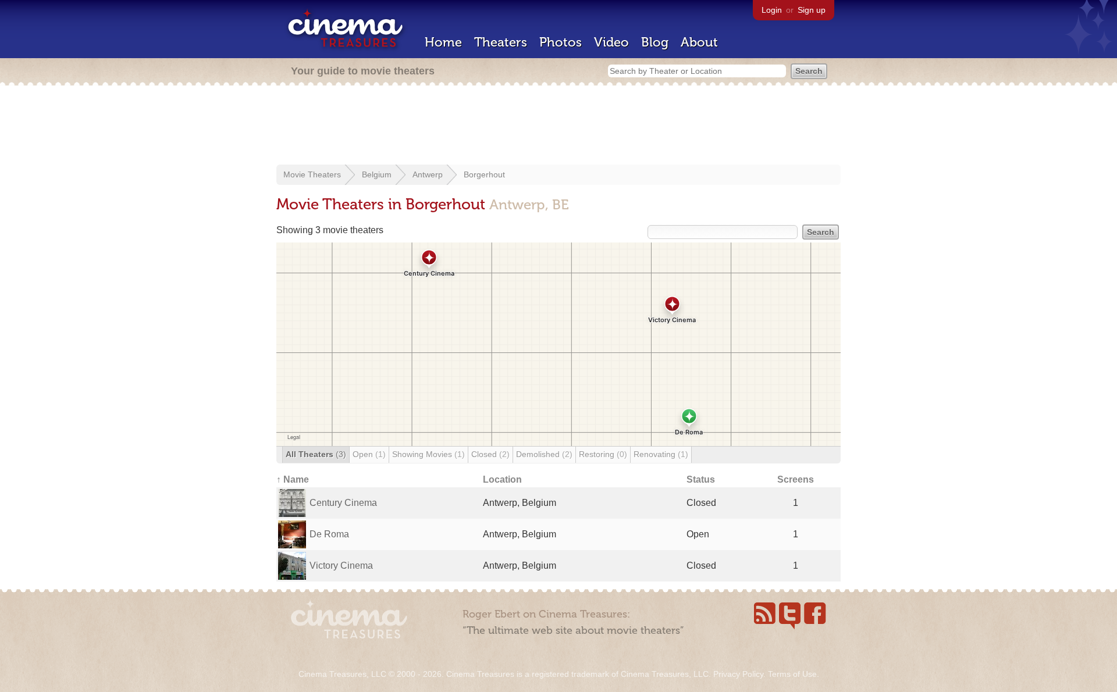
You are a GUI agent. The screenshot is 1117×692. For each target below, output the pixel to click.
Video (611, 42)
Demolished (544, 454)
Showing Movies (428, 454)
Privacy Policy (738, 674)
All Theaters (316, 454)
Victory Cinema (341, 565)
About (699, 42)
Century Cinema (343, 503)
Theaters (500, 42)
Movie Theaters (312, 174)
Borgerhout (484, 174)
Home (443, 42)
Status (700, 479)
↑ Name (292, 479)
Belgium (377, 174)
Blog (654, 42)
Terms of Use (792, 674)
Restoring (603, 454)
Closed (490, 454)
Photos (560, 42)
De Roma (329, 534)
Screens (795, 479)
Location (502, 479)
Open (369, 454)
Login (772, 10)
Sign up (812, 10)
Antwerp (427, 174)
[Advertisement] (558, 126)
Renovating (661, 454)
